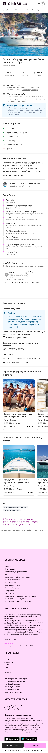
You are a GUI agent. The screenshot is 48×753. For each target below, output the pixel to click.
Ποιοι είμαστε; (9, 569)
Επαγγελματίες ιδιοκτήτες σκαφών (17, 577)
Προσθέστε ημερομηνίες (17, 337)
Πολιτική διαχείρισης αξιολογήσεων (17, 601)
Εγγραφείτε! (9, 593)
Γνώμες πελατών (10, 640)
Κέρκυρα (7, 667)
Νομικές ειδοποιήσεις (12, 588)
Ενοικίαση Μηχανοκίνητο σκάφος (16, 681)
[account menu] (43, 3)
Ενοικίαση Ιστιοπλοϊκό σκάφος (15, 679)
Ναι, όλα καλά (9, 524)
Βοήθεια (7, 566)
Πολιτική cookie (10, 582)
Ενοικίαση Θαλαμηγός (12, 689)
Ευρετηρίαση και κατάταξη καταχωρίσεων (20, 596)
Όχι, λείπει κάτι (24, 524)
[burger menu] (39, 3)
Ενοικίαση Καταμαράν (12, 684)
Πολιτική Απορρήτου (12, 580)
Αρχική (4, 10)
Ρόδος (6, 665)
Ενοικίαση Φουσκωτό (12, 687)
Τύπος (6, 574)
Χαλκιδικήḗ (8, 662)
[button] (25, 54)
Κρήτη (6, 670)
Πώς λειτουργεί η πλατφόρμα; (15, 572)
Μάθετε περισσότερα (16, 349)
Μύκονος (7, 673)
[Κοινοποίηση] (44, 16)
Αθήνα (6, 659)
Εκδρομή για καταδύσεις (23, 10)
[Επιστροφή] (3, 16)
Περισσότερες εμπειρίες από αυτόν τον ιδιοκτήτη (21, 530)
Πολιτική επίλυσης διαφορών (15, 599)
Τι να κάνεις (11, 10)
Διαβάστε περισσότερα (13, 175)
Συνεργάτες (9, 591)
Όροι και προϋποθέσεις (13, 585)
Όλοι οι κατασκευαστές (13, 692)
